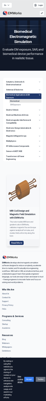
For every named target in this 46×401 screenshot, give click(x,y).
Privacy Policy (7, 305)
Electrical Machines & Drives (17, 115)
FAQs (4, 309)
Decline (40, 379)
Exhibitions (6, 351)
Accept (29, 379)
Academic (6, 328)
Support (5, 301)
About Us (5, 294)
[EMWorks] (12, 13)
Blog (4, 339)
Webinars (6, 343)
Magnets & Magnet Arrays (16, 136)
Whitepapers (7, 347)
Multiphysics (11, 141)
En (5, 5)
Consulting (6, 320)
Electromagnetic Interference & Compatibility (18, 121)
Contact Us (6, 297)
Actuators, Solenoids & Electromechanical (15, 83)
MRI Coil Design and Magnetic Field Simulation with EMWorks (22, 214)
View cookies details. (20, 379)
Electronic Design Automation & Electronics (18, 129)
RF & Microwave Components (17, 146)
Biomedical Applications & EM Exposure (18, 96)
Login (40, 5)
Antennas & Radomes (14, 90)
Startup (5, 324)
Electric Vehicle (12, 110)
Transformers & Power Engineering (15, 157)
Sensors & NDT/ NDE (14, 151)
